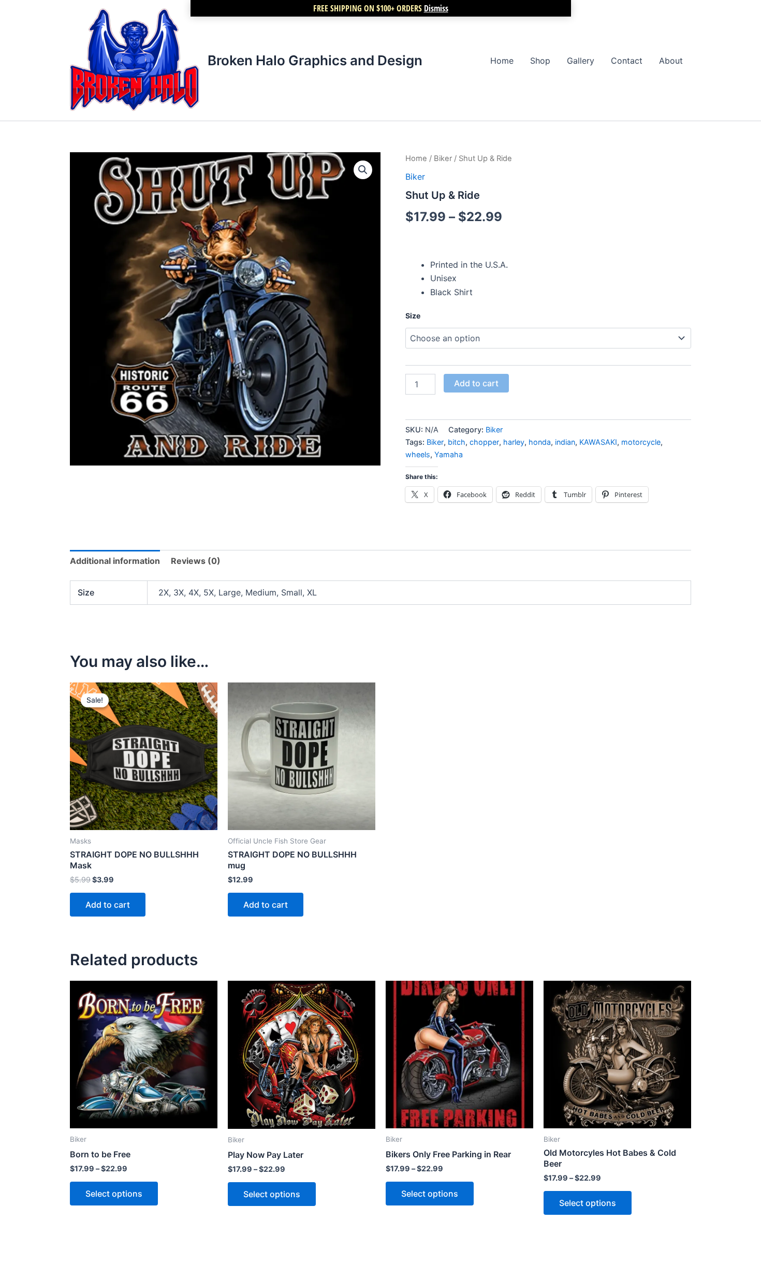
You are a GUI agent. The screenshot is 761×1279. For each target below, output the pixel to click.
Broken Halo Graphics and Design (315, 60)
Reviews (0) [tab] (196, 561)
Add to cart (476, 383)
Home (502, 60)
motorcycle (641, 442)
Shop (540, 60)
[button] (363, 170)
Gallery (580, 60)
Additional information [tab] (115, 561)
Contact (626, 60)
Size (412, 315)
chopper (484, 442)
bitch (456, 442)
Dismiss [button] (436, 8)
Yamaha (448, 454)
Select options (113, 1193)
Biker (443, 158)
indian (565, 442)
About (671, 60)
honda (540, 442)
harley (513, 442)
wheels (417, 454)
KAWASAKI (598, 442)
